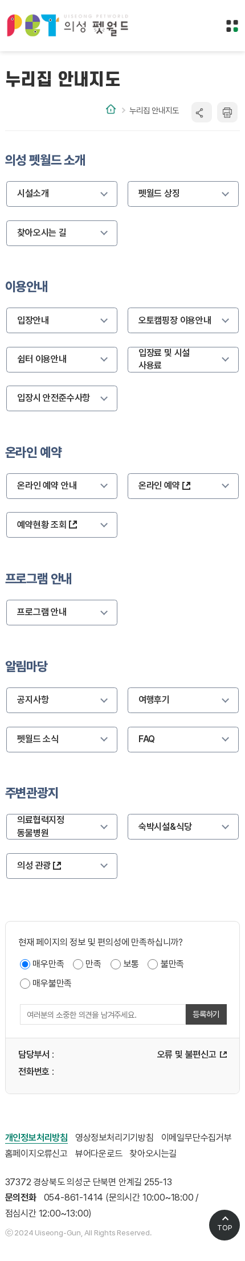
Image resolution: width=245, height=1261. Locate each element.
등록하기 (206, 1014)
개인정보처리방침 (36, 1137)
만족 (93, 964)
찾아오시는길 (153, 1153)
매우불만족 (52, 983)
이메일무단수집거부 (196, 1137)
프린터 (227, 112)
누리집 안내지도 (153, 110)
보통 (131, 964)
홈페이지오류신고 (36, 1153)
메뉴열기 (232, 26)
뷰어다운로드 (98, 1153)
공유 (201, 112)
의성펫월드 (68, 25)
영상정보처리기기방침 (114, 1137)
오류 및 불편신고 (187, 1054)
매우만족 (48, 964)
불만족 (172, 964)
